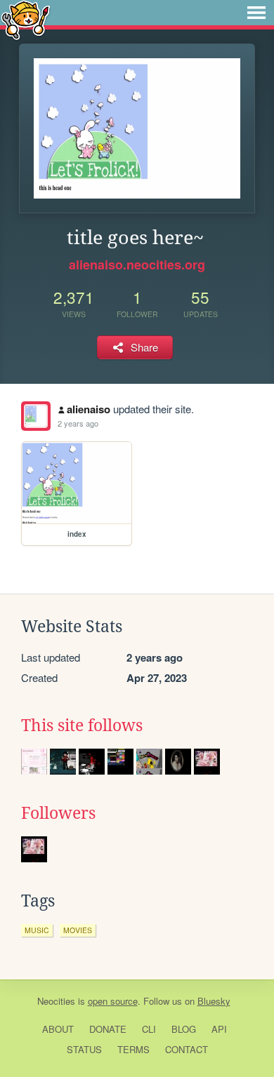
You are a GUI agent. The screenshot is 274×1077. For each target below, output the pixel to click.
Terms (133, 1049)
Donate (107, 1029)
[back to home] (25, 19)
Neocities (56, 1001)
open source (113, 1001)
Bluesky (213, 1001)
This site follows (82, 725)
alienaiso (88, 409)
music (37, 930)
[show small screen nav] (256, 12)
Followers (58, 813)
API (219, 1029)
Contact (186, 1049)
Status (84, 1049)
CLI (149, 1029)
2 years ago (78, 423)
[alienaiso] (36, 416)
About (58, 1029)
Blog (183, 1029)
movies (77, 930)
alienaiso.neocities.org (137, 264)
